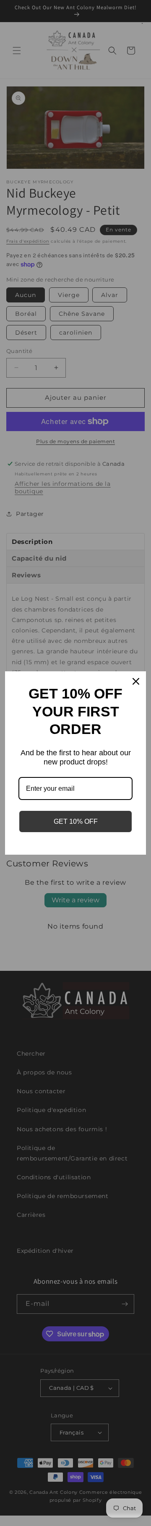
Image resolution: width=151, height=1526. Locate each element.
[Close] (136, 681)
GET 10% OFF (76, 821)
